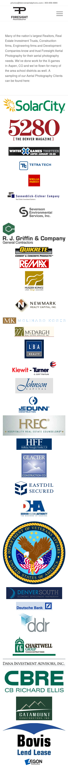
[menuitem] (58, 13)
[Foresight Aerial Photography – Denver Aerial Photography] (28, 13)
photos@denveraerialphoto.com (27, 2)
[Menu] (58, 13)
